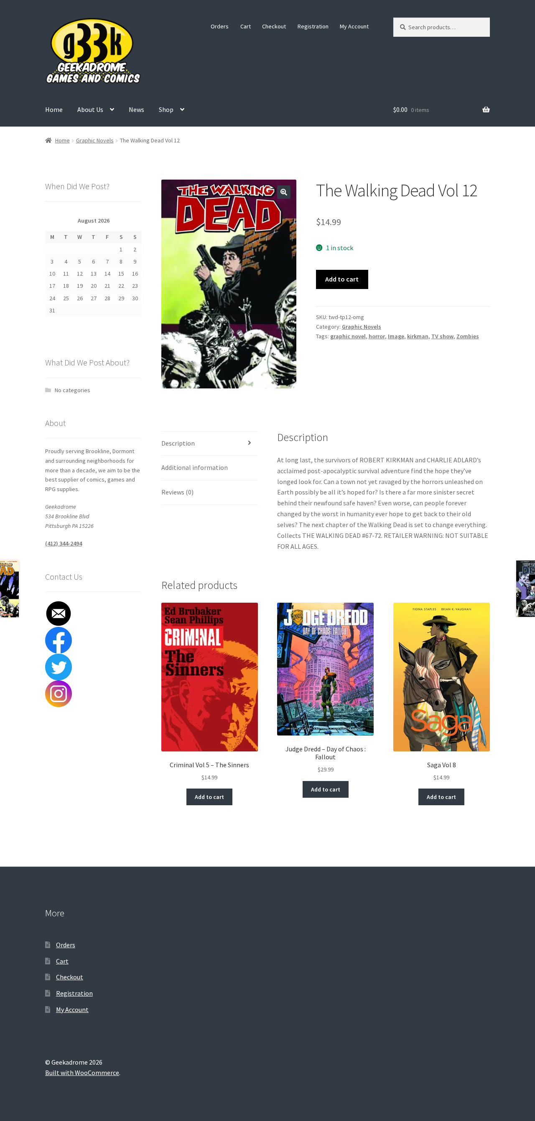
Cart (245, 26)
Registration (313, 26)
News (136, 109)
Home (54, 109)
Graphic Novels (95, 140)
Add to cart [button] (209, 797)
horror (377, 336)
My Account (354, 26)
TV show (442, 336)
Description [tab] (178, 443)
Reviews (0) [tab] (177, 492)
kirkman (417, 336)
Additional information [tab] (194, 467)
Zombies (467, 336)
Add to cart (342, 279)
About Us (90, 109)
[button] (283, 192)
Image (396, 336)
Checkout (274, 26)
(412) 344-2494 (63, 543)
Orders (220, 26)
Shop (166, 109)
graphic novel (348, 336)
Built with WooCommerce (82, 1072)
